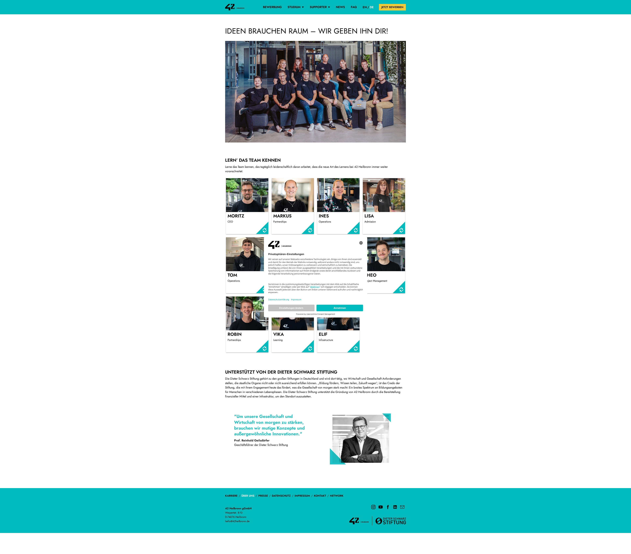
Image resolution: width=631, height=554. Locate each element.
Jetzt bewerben (392, 7)
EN (365, 7)
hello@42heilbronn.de (237, 521)
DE (372, 7)
